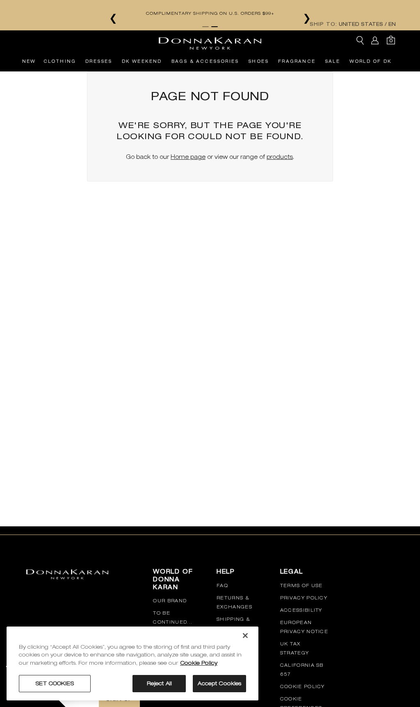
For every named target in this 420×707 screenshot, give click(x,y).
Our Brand (170, 600)
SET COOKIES (54, 683)
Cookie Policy (302, 686)
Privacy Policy (303, 597)
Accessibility (301, 610)
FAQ (222, 585)
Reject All (159, 683)
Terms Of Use (301, 585)
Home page (188, 157)
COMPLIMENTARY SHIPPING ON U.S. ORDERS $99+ (210, 13)
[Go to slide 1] (205, 26)
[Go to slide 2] (214, 26)
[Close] (245, 636)
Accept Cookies (219, 683)
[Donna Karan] (210, 40)
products (280, 157)
